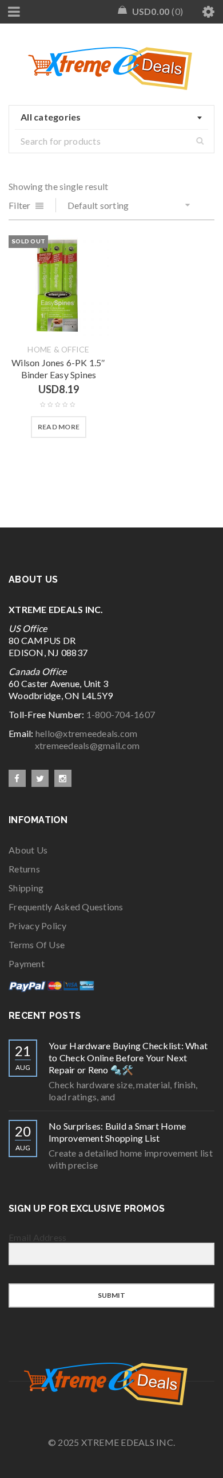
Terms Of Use (37, 944)
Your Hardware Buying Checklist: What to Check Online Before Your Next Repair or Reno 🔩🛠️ (128, 1057)
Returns (24, 868)
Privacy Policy (38, 925)
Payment (27, 963)
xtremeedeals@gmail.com (74, 745)
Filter (20, 205)
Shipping (26, 887)
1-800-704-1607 (121, 714)
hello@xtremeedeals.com (86, 733)
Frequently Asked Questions (66, 906)
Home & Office (58, 349)
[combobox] (111, 118)
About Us (28, 849)
